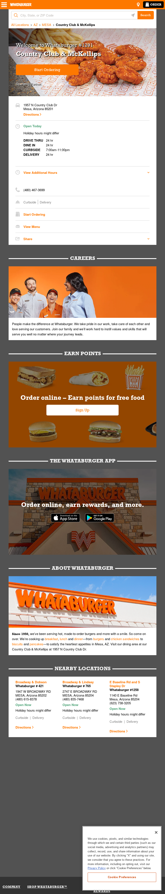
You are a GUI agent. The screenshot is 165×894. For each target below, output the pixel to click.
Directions (31, 114)
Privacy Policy (97, 868)
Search (146, 15)
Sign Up (82, 410)
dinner (78, 638)
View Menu (31, 226)
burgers (98, 638)
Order (155, 4)
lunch (63, 638)
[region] (122, 858)
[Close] (156, 832)
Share (27, 238)
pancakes (36, 644)
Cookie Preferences (122, 877)
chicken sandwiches (125, 638)
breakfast (51, 638)
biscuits (17, 644)
